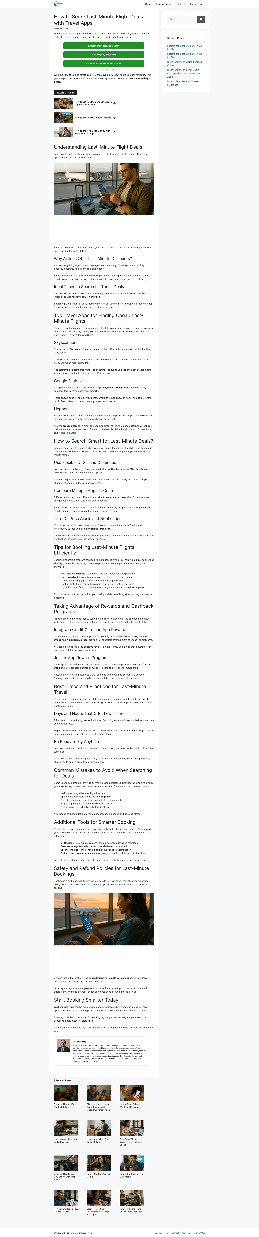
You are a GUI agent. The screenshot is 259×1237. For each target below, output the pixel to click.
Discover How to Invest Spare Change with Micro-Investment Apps (184, 73)
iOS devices (103, 373)
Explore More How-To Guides (104, 46)
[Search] (201, 19)
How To (181, 4)
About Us (186, 1233)
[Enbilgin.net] (59, 4)
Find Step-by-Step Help (103, 54)
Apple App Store (67, 432)
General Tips (196, 4)
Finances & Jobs (164, 4)
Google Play (144, 429)
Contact (175, 1233)
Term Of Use (199, 1233)
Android (87, 373)
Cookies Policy (162, 1233)
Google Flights (61, 387)
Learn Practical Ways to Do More (103, 63)
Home (148, 4)
